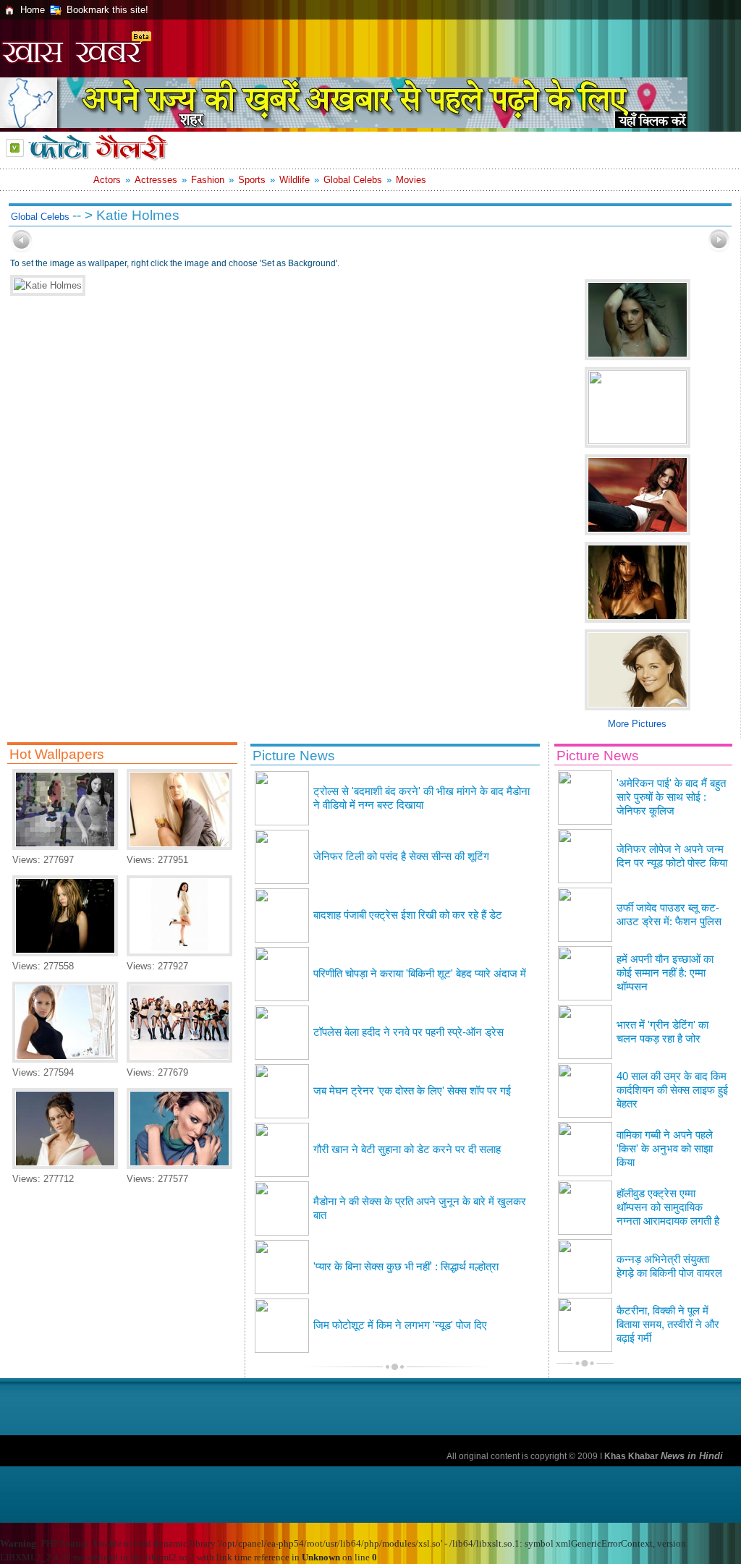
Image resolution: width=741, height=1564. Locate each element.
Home (32, 9)
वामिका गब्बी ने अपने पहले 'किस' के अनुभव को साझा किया (665, 1148)
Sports (252, 179)
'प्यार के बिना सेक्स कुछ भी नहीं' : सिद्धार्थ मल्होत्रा (406, 1266)
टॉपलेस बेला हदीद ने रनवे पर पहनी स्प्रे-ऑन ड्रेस (408, 1032)
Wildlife (294, 179)
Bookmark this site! (107, 9)
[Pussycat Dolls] (179, 1059)
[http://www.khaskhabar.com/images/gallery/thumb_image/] (21, 249)
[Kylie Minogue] (179, 1165)
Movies (411, 179)
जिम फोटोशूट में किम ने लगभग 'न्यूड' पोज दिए (400, 1325)
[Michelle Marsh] (179, 846)
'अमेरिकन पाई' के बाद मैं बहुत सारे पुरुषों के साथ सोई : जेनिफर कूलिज (671, 797)
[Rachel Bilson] (65, 1165)
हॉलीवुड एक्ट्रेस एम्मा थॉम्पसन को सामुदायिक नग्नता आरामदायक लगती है (668, 1207)
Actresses (156, 179)
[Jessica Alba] (65, 1059)
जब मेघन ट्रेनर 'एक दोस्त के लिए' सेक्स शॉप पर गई (412, 1091)
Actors (107, 179)
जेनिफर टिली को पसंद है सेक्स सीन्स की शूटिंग (401, 856)
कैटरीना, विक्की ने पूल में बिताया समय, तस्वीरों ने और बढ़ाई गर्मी (668, 1324)
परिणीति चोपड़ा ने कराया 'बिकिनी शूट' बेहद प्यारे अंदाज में (419, 973)
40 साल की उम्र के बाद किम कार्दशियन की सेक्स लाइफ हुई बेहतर (672, 1090)
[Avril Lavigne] (65, 953)
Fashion (207, 179)
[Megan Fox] (65, 846)
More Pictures (637, 723)
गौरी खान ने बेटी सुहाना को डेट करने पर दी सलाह (407, 1149)
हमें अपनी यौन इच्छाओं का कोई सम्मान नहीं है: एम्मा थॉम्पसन (665, 973)
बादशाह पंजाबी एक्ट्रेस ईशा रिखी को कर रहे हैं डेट (407, 915)
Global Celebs (352, 179)
